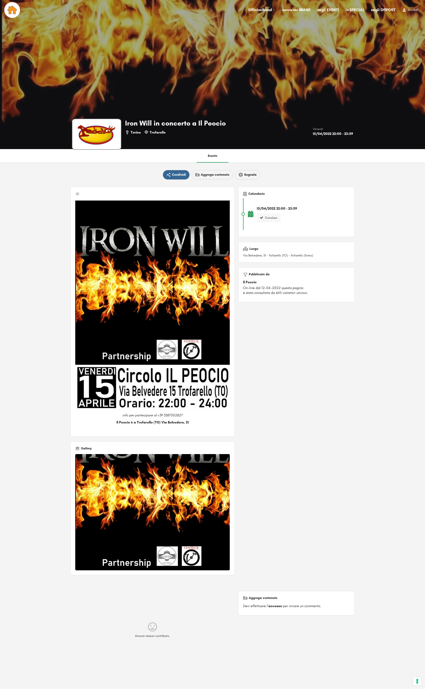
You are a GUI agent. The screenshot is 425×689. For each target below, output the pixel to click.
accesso (275, 606)
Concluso (270, 218)
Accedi (413, 10)
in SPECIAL (355, 10)
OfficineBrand (260, 10)
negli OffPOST (383, 10)
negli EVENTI (328, 10)
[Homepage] (12, 10)
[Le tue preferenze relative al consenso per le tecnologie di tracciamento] (417, 681)
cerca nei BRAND (296, 10)
